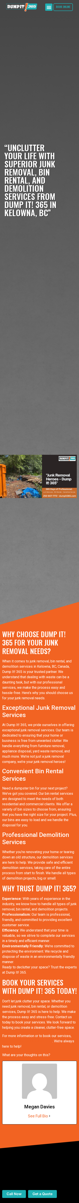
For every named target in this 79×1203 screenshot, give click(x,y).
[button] (48, 7)
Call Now (14, 1194)
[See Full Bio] (49, 1116)
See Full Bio (38, 1116)
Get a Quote (42, 1194)
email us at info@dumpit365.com (27, 1041)
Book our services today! (46, 972)
